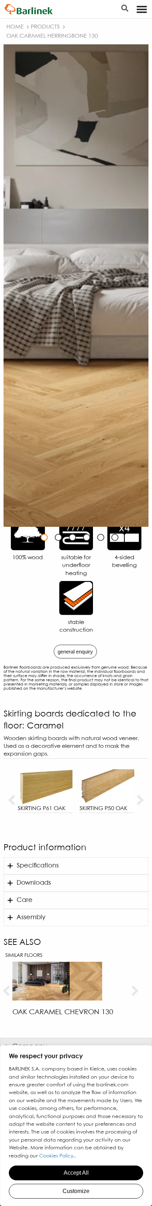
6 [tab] (114, 537)
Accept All (76, 1173)
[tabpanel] (76, 285)
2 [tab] (58, 537)
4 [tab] (86, 537)
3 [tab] (72, 537)
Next (140, 800)
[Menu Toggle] (141, 9)
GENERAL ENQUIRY (75, 652)
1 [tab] (44, 537)
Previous (11, 800)
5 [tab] (100, 537)
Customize (76, 1191)
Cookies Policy (56, 1156)
